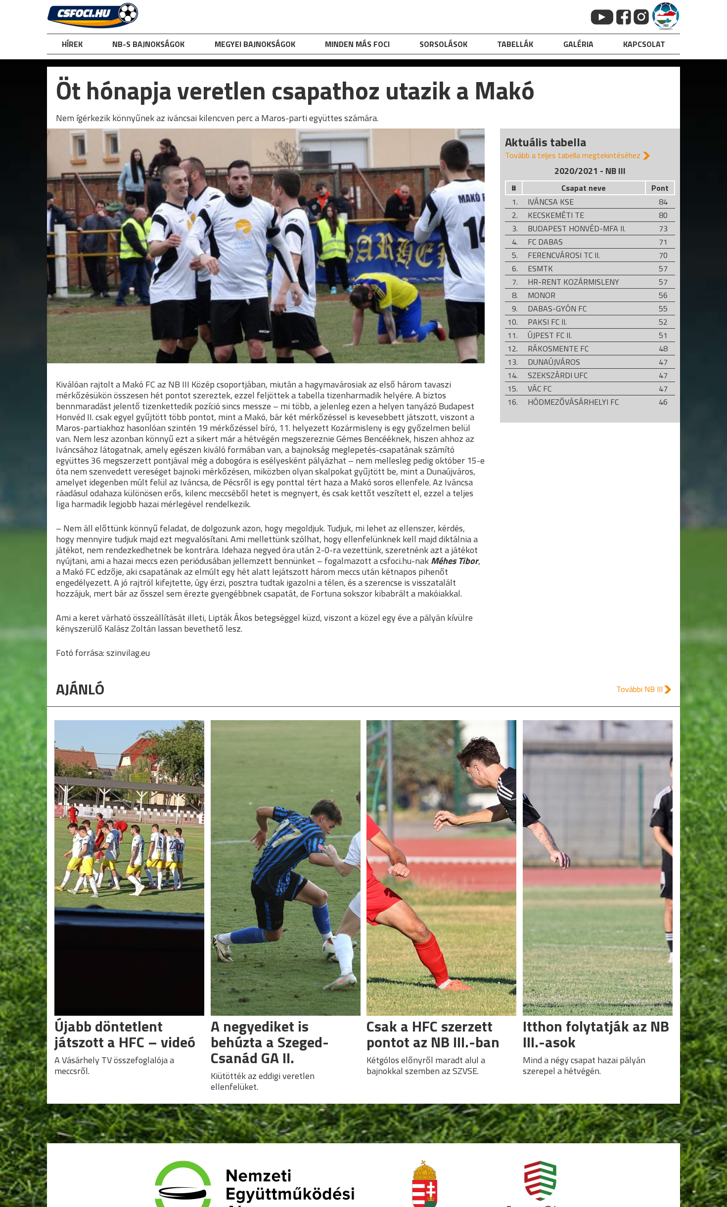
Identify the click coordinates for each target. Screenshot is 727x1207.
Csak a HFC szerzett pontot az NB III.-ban (433, 1034)
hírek (72, 44)
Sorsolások (443, 44)
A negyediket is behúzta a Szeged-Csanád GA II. (270, 1042)
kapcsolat (644, 44)
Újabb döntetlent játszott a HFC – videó (124, 1034)
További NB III (639, 689)
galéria (578, 44)
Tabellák (515, 44)
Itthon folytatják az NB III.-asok (596, 1034)
